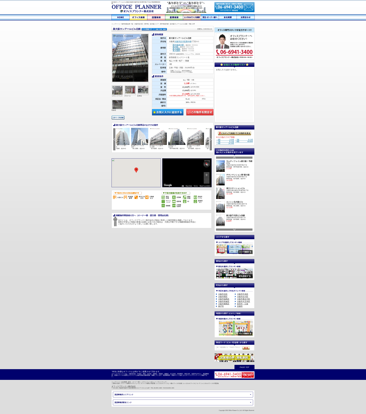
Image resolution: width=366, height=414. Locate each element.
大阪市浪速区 (223, 301)
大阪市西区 (222, 296)
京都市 (240, 306)
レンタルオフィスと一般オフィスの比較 (169, 383)
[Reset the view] (206, 164)
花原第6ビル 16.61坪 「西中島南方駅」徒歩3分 (162, 147)
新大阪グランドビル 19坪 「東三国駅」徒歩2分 (123, 147)
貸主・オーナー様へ (134, 382)
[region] (186, 173)
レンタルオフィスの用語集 (210, 383)
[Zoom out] (206, 181)
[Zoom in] (206, 175)
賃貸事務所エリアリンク (124, 395)
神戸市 (221, 306)
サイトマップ (162, 382)
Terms (196, 186)
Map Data (189, 186)
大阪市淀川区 (180, 41)
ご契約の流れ (116, 383)
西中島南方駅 (178, 45)
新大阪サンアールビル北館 (162, 29)
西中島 (188, 41)
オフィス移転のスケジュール (130, 383)
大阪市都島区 (223, 304)
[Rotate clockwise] (209, 164)
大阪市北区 (222, 294)
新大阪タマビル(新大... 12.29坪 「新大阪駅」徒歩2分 (142, 147)
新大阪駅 (176, 49)
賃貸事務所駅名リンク (123, 402)
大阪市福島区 (223, 299)
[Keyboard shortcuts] (183, 186)
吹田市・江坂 (242, 304)
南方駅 (175, 47)
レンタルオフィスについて (191, 383)
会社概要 (124, 382)
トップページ (116, 382)
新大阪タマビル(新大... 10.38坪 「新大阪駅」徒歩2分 (198, 147)
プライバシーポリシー (149, 382)
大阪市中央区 (242, 294)
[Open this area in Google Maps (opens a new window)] (168, 185)
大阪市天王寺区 (243, 301)
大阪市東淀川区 (243, 299)
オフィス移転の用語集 (148, 383)
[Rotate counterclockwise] (204, 164)
